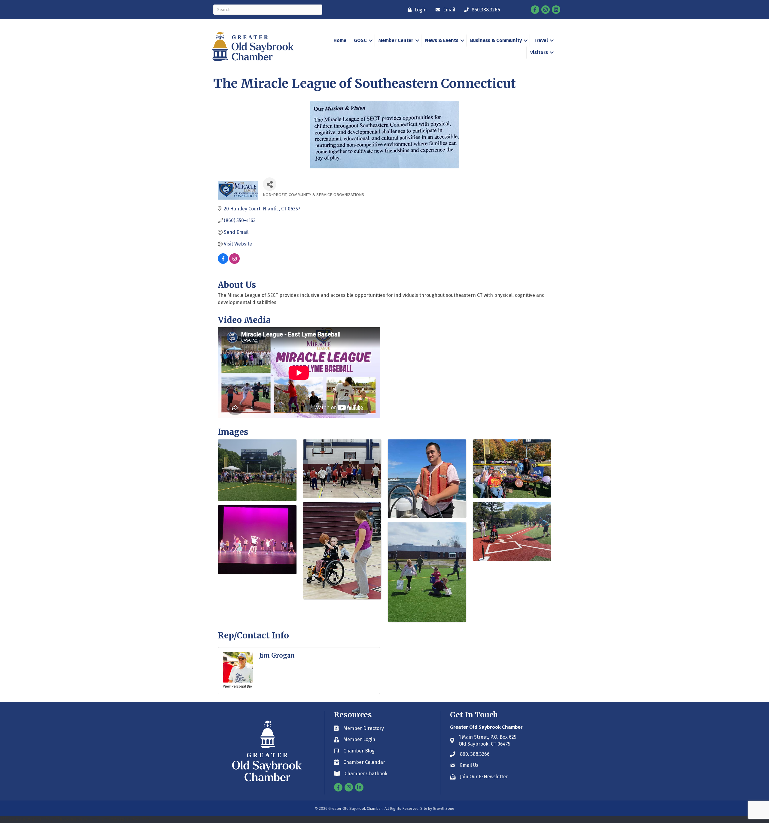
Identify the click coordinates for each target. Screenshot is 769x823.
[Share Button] (269, 184)
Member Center (395, 40)
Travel (540, 40)
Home (339, 40)
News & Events (441, 40)
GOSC (360, 40)
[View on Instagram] (234, 262)
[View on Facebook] (223, 262)
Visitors (539, 52)
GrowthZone (443, 808)
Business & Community (496, 40)
